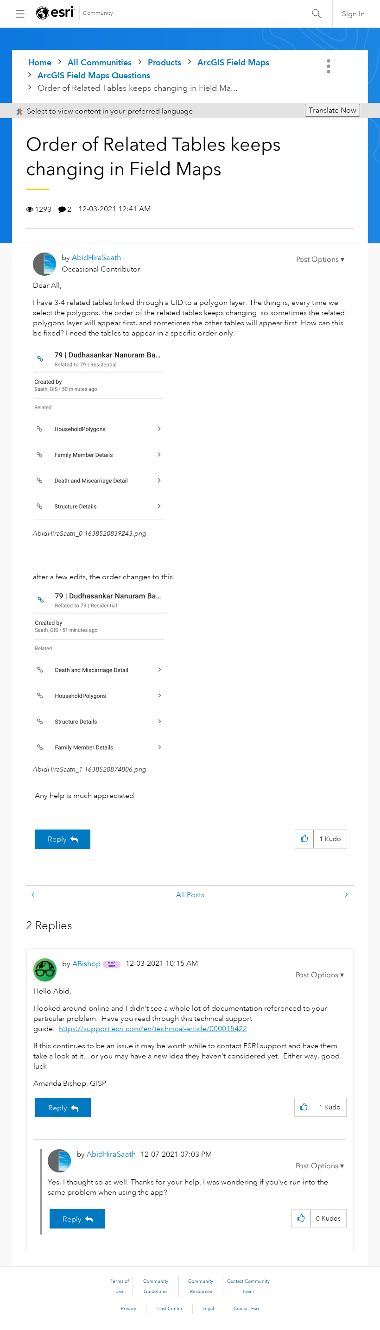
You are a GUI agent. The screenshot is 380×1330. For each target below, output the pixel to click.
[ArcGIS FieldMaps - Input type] (33, 895)
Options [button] (329, 66)
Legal (208, 1308)
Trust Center (169, 1308)
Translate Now (332, 110)
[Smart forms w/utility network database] (345, 895)
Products (164, 62)
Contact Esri (246, 1308)
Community (98, 13)
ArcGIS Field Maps (233, 62)
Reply (57, 839)
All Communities (100, 62)
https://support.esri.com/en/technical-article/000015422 (153, 1028)
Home (39, 62)
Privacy (128, 1308)
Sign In (353, 14)
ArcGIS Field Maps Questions (94, 75)
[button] (320, 259)
